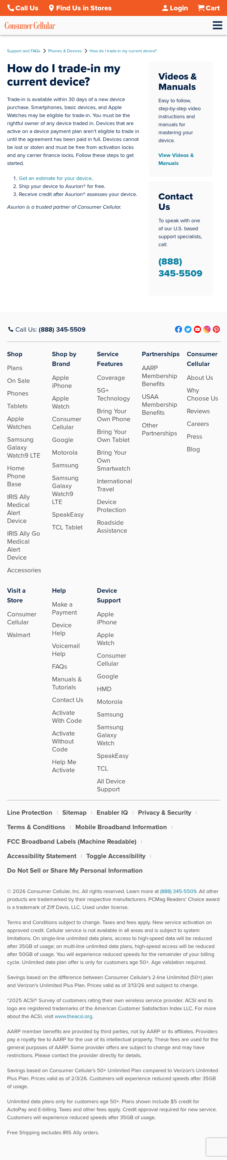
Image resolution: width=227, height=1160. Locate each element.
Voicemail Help (66, 649)
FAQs (59, 666)
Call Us (26, 8)
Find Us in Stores (84, 8)
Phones (17, 393)
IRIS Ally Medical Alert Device (18, 508)
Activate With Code (67, 716)
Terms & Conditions (36, 827)
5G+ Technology (113, 394)
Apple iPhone (62, 381)
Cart (213, 8)
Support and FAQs (23, 51)
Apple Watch (60, 402)
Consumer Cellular (66, 423)
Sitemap (74, 812)
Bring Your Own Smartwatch (113, 460)
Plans (14, 368)
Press (194, 436)
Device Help (62, 629)
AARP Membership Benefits (159, 376)
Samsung (65, 465)
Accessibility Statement (41, 856)
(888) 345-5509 (180, 267)
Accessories (24, 570)
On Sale (18, 380)
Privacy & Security (164, 812)
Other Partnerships (159, 429)
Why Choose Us (202, 394)
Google (62, 439)
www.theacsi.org (73, 1016)
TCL (102, 768)
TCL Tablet (67, 527)
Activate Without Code (63, 741)
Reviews (198, 411)
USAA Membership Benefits (159, 404)
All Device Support (111, 785)
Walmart (18, 635)
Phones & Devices (65, 51)
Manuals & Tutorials (67, 683)
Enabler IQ (112, 812)
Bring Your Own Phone (113, 415)
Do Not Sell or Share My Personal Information (75, 870)
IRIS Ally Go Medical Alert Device (23, 545)
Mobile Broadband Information (121, 827)
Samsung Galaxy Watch (110, 735)
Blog (193, 449)
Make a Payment (64, 608)
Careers (198, 423)
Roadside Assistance (112, 526)
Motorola (65, 452)
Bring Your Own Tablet (113, 435)
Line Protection (29, 812)
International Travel (114, 485)
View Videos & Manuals (176, 159)
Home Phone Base (16, 476)
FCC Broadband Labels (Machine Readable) (72, 841)
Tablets (17, 406)
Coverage (111, 377)
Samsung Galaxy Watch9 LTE (23, 447)
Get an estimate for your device (55, 178)
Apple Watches (19, 422)
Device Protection (111, 505)
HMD (104, 689)
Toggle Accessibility (115, 856)
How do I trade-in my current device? (123, 51)
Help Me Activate (64, 766)
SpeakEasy (68, 514)
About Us (200, 377)
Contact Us (67, 700)
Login (179, 8)
